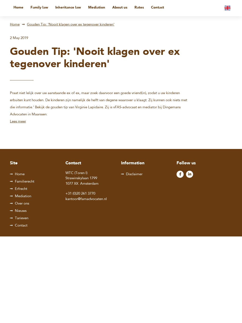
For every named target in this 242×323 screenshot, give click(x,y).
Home (18, 7)
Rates (139, 7)
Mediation (96, 7)
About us (119, 7)
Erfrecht (21, 189)
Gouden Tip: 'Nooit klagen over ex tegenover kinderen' (70, 24)
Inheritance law (68, 7)
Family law (39, 7)
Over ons (22, 203)
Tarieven (21, 218)
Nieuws (20, 211)
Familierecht (24, 181)
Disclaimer (134, 174)
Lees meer (18, 121)
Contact (157, 7)
